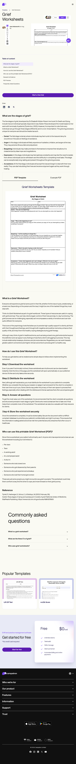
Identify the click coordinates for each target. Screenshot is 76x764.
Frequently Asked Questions (11, 84)
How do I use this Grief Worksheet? (13, 70)
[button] (72, 4)
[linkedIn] (38, 752)
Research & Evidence (9, 77)
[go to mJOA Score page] (19, 588)
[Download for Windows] (45, 724)
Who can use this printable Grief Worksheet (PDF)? (17, 74)
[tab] (20, 178)
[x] (42, 752)
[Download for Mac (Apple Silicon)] (31, 724)
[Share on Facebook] (9, 107)
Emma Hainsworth (14, 26)
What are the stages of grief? (11, 64)
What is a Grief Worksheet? (11, 67)
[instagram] (34, 752)
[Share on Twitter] (14, 107)
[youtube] (45, 752)
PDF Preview (7, 80)
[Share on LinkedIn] (4, 107)
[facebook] (30, 752)
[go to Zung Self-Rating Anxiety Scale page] (56, 588)
